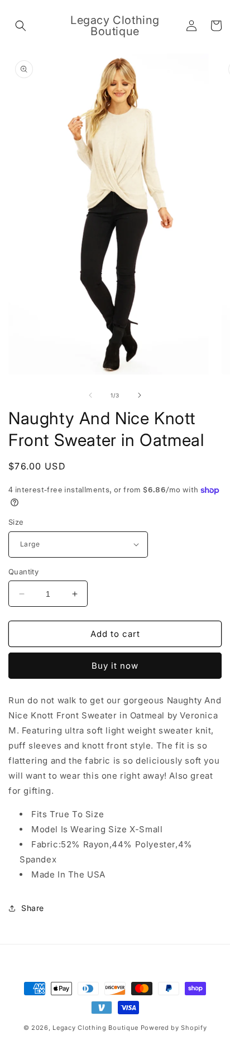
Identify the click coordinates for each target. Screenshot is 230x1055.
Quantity (23, 571)
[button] (20, 25)
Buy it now (115, 665)
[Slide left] (90, 395)
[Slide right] (139, 395)
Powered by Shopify (174, 1028)
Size (16, 521)
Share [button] (32, 908)
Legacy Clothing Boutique (95, 1028)
